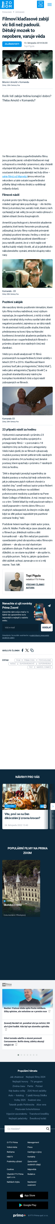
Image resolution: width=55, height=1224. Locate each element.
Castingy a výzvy (35, 1152)
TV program (36, 1081)
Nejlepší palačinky (18, 1118)
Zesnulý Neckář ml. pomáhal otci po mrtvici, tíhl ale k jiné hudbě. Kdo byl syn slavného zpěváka (27, 1025)
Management (33, 1142)
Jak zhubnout (17, 1077)
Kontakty (31, 1157)
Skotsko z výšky (13, 904)
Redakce (31, 1174)
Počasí (39, 1086)
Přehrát (10, 901)
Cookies (10, 1169)
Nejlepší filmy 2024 (35, 1077)
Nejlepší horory (20, 1081)
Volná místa (12, 1147)
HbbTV (10, 1157)
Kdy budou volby (17, 1090)
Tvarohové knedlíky (39, 1113)
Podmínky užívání (14, 1161)
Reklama (11, 1152)
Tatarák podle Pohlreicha (21, 1104)
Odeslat (46, 627)
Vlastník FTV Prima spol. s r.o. (15, 1175)
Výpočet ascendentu (16, 1113)
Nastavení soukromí (32, 1183)
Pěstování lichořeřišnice (27, 1109)
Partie (30, 1086)
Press (30, 1147)
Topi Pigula (29, 46)
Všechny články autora (35, 586)
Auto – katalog (16, 1095)
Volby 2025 (20, 1100)
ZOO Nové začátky (37, 1090)
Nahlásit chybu (13, 1182)
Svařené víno (34, 1100)
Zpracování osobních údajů (34, 1163)
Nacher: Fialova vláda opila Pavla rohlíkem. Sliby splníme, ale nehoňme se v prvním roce (25, 1010)
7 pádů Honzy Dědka (36, 1095)
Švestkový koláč (38, 1118)
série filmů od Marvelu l (15, 176)
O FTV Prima (12, 1142)
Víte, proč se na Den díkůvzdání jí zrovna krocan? (22, 816)
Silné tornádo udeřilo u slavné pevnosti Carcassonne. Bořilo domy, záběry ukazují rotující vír (24, 1041)
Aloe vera (41, 1104)
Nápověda (32, 1169)
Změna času (19, 1086)
